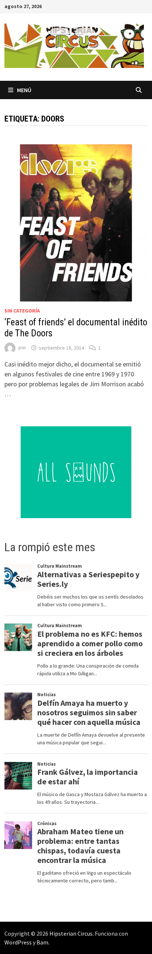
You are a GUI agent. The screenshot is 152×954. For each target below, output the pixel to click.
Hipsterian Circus (71, 933)
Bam (42, 942)
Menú (24, 90)
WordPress (18, 942)
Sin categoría (22, 310)
